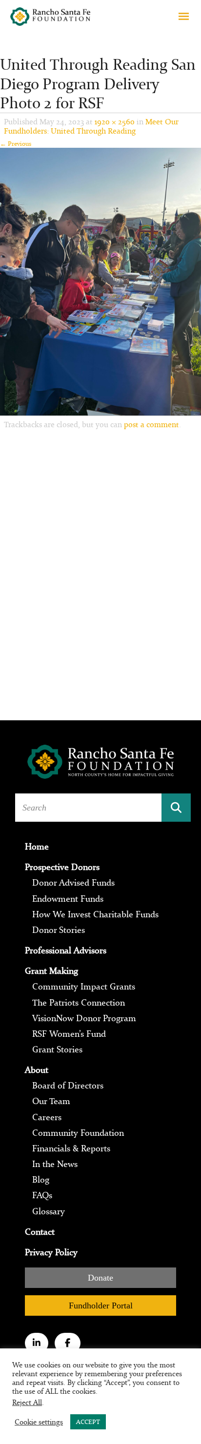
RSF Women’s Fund (69, 1034)
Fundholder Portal (101, 1305)
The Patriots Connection (78, 1002)
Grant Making (51, 971)
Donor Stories (58, 930)
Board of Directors (67, 1085)
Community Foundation (78, 1133)
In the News (55, 1164)
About (36, 1070)
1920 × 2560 (115, 121)
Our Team (51, 1101)
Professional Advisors (65, 950)
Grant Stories (57, 1049)
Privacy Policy (51, 1252)
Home (37, 846)
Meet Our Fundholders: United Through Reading (91, 126)
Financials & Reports (71, 1148)
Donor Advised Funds (73, 882)
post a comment (151, 424)
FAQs (42, 1195)
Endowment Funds (67, 898)
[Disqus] (100, 565)
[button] (183, 15)
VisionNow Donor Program (84, 1018)
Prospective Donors (62, 867)
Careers (46, 1117)
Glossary (48, 1211)
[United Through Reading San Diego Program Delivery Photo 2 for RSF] (100, 281)
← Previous (15, 143)
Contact (40, 1231)
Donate (100, 1278)
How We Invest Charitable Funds (95, 914)
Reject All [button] (27, 1402)
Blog (40, 1179)
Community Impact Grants (83, 986)
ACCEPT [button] (88, 1422)
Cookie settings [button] (39, 1422)
